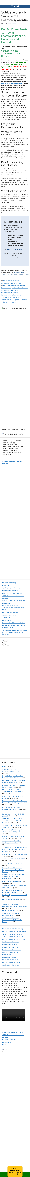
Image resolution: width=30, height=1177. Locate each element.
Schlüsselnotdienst (19, 272)
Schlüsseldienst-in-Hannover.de (11, 83)
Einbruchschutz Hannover (11, 285)
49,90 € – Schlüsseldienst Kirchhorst (13, 939)
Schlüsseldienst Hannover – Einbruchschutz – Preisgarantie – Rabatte (12, 920)
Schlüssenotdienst (7, 295)
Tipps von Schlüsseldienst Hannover (13, 859)
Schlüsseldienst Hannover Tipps (11, 283)
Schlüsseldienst (7, 603)
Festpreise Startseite (7, 274)
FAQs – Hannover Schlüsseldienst (12, 881)
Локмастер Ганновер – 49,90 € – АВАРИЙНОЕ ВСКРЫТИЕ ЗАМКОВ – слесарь (13, 820)
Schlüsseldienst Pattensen (9, 292)
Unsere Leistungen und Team (11, 899)
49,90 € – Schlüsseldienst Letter (12, 934)
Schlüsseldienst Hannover (11, 281)
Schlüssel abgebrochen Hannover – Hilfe (14, 895)
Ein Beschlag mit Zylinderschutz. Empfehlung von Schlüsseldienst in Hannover (13, 870)
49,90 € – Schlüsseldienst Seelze (12, 936)
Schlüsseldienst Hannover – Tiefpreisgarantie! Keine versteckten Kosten (13, 608)
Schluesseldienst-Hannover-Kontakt (13, 623)
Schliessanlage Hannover (10, 615)
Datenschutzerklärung (9, 583)
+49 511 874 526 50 (14, 249)
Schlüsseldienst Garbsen (10, 947)
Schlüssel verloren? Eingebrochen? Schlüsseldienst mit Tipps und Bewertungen (13, 876)
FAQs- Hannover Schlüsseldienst (12, 593)
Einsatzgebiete (18, 274)
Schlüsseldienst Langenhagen (11, 950)
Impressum (5, 585)
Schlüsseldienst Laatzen (9, 944)
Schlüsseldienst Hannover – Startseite (15, 2)
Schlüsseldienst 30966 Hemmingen (13, 929)
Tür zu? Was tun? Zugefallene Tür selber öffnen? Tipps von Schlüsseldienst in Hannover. (14, 632)
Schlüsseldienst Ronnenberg (11, 942)
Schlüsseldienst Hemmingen (10, 290)
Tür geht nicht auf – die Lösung (12, 863)
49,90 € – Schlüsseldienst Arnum (12, 962)
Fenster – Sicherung (9, 302)
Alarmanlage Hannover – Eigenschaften (14, 854)
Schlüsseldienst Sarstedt (10, 960)
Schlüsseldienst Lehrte (9, 957)
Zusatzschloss (17, 295)
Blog (3, 766)
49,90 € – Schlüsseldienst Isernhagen (14, 931)
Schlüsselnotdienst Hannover (11, 588)
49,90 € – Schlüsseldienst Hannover (13, 600)
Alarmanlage (6, 617)
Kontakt (26, 274)
